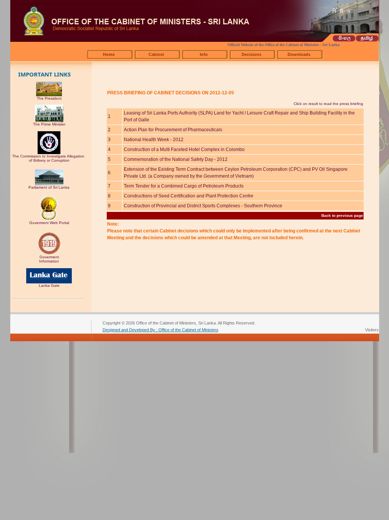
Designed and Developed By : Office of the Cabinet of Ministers (160, 330)
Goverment (49, 257)
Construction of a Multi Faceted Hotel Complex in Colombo (184, 149)
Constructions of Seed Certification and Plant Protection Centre (188, 196)
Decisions (251, 54)
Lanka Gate (49, 285)
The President (49, 98)
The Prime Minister (49, 124)
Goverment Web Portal (49, 223)
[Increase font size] (335, 10)
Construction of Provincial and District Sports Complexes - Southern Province (203, 205)
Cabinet (156, 54)
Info (204, 54)
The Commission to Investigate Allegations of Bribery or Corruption (49, 158)
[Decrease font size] (349, 10)
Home (109, 54)
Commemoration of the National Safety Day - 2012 (176, 159)
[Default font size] (342, 10)
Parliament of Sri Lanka (49, 187)
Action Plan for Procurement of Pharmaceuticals (173, 129)
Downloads (299, 54)
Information (49, 261)
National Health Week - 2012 (153, 139)
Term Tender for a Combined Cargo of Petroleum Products (184, 186)
